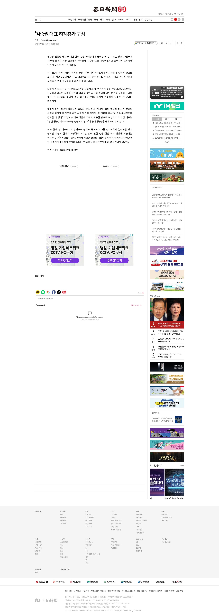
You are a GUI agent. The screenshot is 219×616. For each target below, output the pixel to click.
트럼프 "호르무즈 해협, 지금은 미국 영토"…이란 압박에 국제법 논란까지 (179, 138)
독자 (86, 557)
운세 (86, 563)
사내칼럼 (63, 517)
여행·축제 (88, 545)
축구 (61, 548)
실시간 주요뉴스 (157, 187)
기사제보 (168, 14)
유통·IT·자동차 (116, 529)
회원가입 (180, 14)
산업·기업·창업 (116, 523)
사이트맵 (179, 591)
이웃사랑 (139, 529)
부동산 (113, 517)
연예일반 (114, 542)
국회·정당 (88, 520)
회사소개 (68, 591)
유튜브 (110, 166)
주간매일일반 (166, 542)
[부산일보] (143, 581)
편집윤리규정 (142, 591)
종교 (36, 554)
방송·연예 (138, 19)
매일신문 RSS (64, 569)
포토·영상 (139, 539)
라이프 (128, 19)
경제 (96, 19)
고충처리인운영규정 (98, 591)
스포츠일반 (64, 542)
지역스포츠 (64, 557)
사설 (61, 514)
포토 (137, 545)
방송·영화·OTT (116, 545)
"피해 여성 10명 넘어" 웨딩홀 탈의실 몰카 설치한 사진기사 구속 (162, 421)
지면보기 (161, 14)
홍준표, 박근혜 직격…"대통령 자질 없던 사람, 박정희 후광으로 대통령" (170, 324)
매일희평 (63, 523)
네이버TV (67, 166)
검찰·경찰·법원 (141, 520)
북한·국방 (88, 523)
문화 (114, 19)
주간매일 (148, 19)
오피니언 (82, 19)
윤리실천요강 (169, 591)
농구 (61, 551)
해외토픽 (164, 520)
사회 (102, 19)
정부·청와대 (89, 517)
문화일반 (38, 542)
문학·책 (37, 551)
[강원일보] (59, 581)
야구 (61, 545)
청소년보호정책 (114, 591)
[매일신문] (42, 581)
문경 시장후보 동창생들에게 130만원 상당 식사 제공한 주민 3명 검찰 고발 (180, 134)
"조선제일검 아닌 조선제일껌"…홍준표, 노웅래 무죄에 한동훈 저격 (178, 130)
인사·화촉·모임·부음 (92, 554)
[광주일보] (109, 582)
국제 (108, 19)
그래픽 (138, 548)
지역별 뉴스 (140, 532)
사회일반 (139, 514)
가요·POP (114, 548)
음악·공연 (38, 545)
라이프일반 (89, 542)
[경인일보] (92, 581)
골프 (61, 554)
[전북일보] (160, 582)
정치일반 (88, 514)
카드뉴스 (139, 551)
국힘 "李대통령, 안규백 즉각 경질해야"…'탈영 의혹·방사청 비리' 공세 (167, 204)
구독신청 (85, 591)
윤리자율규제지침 (155, 591)
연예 (112, 539)
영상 (137, 542)
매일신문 (38, 39)
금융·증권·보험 (116, 520)
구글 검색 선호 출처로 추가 (145, 43)
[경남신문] (75, 581)
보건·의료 (139, 523)
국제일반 (164, 514)
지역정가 (88, 526)
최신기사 (72, 19)
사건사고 (139, 517)
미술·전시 (38, 548)
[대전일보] (126, 581)
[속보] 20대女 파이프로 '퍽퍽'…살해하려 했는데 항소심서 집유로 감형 (167, 213)
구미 (36, 572)
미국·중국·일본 (166, 517)
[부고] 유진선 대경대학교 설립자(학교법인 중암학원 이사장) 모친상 (178, 126)
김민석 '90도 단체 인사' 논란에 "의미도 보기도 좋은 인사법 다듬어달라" (167, 196)
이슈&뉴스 (155, 413)
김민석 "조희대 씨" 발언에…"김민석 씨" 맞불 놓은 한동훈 (170, 355)
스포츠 (120, 19)
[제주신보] (177, 582)
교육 (137, 526)
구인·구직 (114, 526)
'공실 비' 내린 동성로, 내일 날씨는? (162, 498)
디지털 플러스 (156, 465)
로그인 (174, 14)
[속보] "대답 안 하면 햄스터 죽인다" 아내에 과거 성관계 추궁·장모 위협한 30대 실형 (166, 238)
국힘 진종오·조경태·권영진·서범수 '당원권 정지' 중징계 (171, 347)
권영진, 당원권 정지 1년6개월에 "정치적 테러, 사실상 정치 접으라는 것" (170, 332)
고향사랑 (38, 569)
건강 (86, 551)
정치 (90, 19)
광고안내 (77, 591)
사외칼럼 (63, 520)
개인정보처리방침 (128, 591)
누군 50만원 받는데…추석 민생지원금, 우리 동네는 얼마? (171, 340)
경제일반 (114, 514)
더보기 (182, 465)
